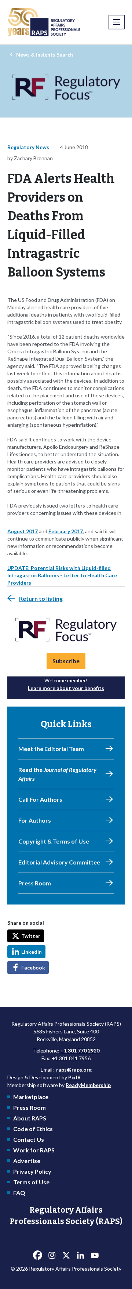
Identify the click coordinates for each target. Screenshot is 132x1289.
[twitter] (66, 1255)
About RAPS (29, 1118)
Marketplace (30, 1096)
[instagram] (51, 1255)
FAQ (19, 1192)
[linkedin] (80, 1255)
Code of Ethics (33, 1128)
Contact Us (28, 1139)
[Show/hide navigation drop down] (117, 22)
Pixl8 (74, 1077)
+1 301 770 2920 (79, 1050)
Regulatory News (28, 147)
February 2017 (65, 531)
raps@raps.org (74, 1069)
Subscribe (66, 660)
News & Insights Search (44, 54)
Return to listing (41, 598)
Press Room (29, 1107)
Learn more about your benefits (66, 688)
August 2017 (22, 531)
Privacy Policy (32, 1171)
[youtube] (94, 1255)
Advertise (26, 1160)
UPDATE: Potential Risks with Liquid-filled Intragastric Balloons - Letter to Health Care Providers (62, 575)
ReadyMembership (88, 1085)
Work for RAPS (34, 1150)
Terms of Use (31, 1181)
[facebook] (37, 1255)
